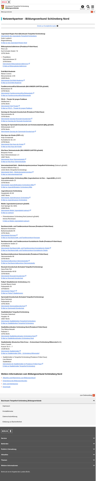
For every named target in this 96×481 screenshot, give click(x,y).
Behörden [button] (4, 444)
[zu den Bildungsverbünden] (2, 7)
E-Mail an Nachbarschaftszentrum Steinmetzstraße (18, 263)
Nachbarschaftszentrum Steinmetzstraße (14, 261)
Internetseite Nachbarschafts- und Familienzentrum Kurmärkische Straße (25, 248)
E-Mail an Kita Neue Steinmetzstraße (13, 161)
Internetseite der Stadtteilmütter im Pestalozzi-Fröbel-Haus (22, 364)
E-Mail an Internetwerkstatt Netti (11, 174)
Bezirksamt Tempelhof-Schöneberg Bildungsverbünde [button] (21, 401)
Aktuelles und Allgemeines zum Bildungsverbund (19, 378)
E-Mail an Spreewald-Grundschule (12, 308)
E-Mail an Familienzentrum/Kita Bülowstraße (16, 95)
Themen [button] (4, 460)
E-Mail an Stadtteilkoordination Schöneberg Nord (17, 338)
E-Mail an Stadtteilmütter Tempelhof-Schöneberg (19, 366)
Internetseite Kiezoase (8, 235)
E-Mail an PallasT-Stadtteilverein (12, 293)
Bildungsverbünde (6, 12)
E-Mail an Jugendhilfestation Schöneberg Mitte (16, 187)
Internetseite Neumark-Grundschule (13, 276)
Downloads (6, 387)
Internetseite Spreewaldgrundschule (13, 306)
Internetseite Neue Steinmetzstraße (13, 159)
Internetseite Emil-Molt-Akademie (12, 80)
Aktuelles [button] (4, 455)
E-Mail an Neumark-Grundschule (12, 278)
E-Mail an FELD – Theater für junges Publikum (16, 108)
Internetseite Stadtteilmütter (10, 351)
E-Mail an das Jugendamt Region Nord (14, 43)
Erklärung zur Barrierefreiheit (12, 422)
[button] (93, 12)
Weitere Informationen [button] (9, 465)
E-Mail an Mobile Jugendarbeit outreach (16, 221)
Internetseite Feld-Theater (9, 106)
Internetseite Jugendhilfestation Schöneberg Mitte (17, 185)
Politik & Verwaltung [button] (8, 449)
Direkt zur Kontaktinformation (47, 26)
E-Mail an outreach (7, 213)
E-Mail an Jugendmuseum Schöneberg (14, 200)
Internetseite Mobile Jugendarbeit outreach (15, 210)
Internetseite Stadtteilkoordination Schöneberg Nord (18, 336)
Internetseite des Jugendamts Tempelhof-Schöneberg (19, 36)
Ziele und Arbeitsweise (10, 384)
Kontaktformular (8, 411)
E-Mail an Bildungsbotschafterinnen (15, 66)
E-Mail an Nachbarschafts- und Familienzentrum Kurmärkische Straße (24, 250)
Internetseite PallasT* (8, 291)
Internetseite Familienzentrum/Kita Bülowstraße (17, 93)
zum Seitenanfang (86, 395)
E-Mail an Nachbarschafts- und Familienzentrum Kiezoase (20, 237)
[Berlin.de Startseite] (5, 2)
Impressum (6, 406)
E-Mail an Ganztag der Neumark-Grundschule (16, 121)
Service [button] (4, 438)
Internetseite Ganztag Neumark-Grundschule (16, 119)
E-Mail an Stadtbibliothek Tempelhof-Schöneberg (17, 323)
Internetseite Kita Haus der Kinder (12, 144)
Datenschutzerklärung (10, 416)
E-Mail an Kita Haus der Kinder (11, 146)
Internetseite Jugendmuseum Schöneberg (15, 198)
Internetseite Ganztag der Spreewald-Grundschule (17, 131)
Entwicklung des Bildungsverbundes (15, 381)
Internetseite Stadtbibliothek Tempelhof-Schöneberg (18, 321)
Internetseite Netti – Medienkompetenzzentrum (16, 172)
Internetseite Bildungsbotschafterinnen (15, 64)
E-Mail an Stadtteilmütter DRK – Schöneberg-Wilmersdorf (20, 353)
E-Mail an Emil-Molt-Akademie (11, 83)
